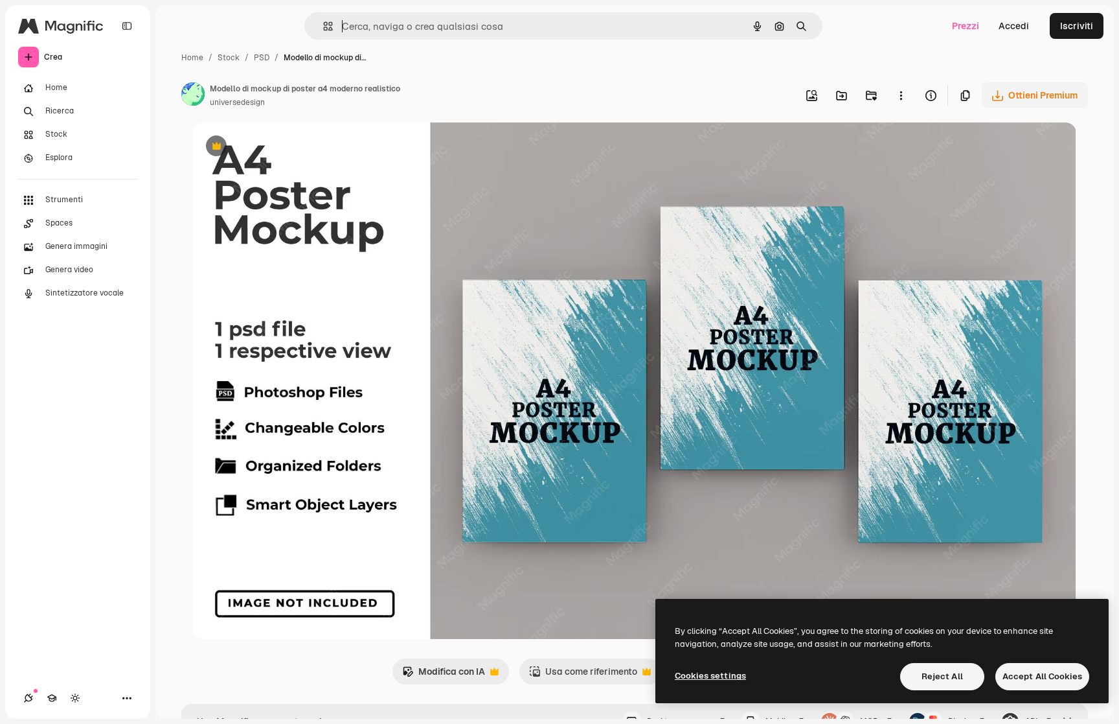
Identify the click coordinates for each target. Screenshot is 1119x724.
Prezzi (965, 26)
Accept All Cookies (1042, 676)
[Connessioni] (28, 698)
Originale (278, 147)
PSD (261, 58)
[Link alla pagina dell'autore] (193, 96)
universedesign (237, 102)
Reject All (942, 676)
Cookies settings (710, 675)
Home (192, 58)
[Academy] (51, 698)
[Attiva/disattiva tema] (75, 698)
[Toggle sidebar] (127, 26)
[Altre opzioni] (901, 95)
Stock (229, 58)
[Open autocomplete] (323, 26)
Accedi (1014, 26)
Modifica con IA (443, 675)
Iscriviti (1076, 26)
